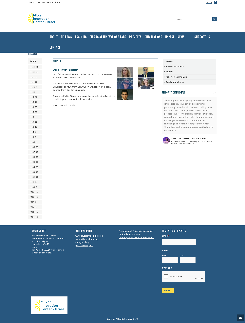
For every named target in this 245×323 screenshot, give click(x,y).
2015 (32, 117)
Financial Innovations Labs (108, 37)
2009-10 (34, 142)
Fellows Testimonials (176, 76)
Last (182, 255)
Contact (55, 47)
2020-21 (33, 87)
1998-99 (34, 197)
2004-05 (34, 167)
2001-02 (33, 182)
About (54, 37)
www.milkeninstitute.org (86, 239)
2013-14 (33, 122)
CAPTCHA (167, 268)
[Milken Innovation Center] (58, 18)
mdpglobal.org (82, 242)
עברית (209, 2)
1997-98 (34, 202)
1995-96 (34, 212)
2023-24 (34, 72)
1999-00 (34, 192)
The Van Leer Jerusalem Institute (44, 2)
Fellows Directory (175, 66)
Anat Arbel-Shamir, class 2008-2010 (188, 139)
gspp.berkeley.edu (84, 245)
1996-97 (34, 207)
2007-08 (34, 152)
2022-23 (34, 77)
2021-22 (33, 82)
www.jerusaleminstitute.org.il (89, 236)
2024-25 (34, 67)
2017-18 (33, 102)
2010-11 (33, 137)
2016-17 (33, 107)
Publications (153, 37)
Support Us (202, 37)
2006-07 (34, 157)
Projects (135, 37)
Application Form (175, 82)
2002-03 (34, 177)
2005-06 (34, 162)
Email (165, 236)
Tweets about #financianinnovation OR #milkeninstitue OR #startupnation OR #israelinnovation (136, 234)
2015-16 (33, 112)
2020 (32, 92)
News (180, 37)
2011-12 (33, 132)
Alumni (169, 71)
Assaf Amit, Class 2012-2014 (184, 155)
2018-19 (33, 97)
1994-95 (34, 217)
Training (81, 37)
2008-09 (34, 147)
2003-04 (34, 172)
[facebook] (215, 2)
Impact (169, 37)
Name (165, 250)
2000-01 (34, 187)
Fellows (66, 37)
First (164, 255)
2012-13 (33, 127)
